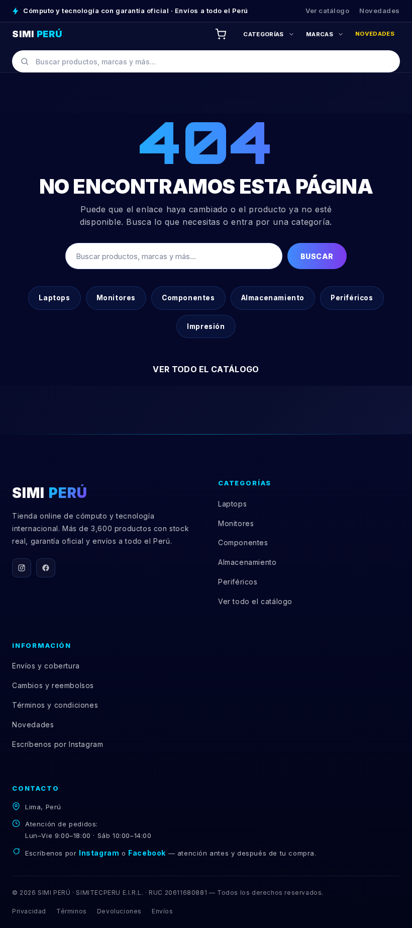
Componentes (188, 298)
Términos (71, 911)
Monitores (116, 298)
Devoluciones (119, 911)
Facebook (147, 853)
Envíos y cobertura (46, 665)
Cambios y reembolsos (53, 685)
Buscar (317, 256)
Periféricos (352, 298)
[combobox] (206, 61)
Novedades (379, 11)
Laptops (54, 298)
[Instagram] (21, 567)
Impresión (206, 326)
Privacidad (29, 911)
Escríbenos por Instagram (57, 744)
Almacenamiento (272, 298)
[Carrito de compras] (221, 34)
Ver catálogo (327, 11)
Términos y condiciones (55, 705)
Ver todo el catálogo (206, 369)
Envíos (162, 911)
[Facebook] (45, 567)
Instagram (99, 853)
